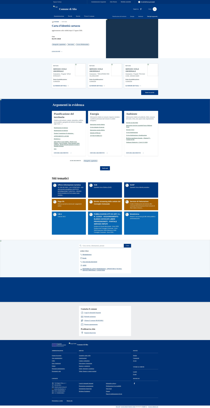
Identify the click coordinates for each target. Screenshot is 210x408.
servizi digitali (124, 406)
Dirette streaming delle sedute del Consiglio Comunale (107, 203)
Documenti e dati (56, 371)
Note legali (109, 388)
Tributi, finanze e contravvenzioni (87, 371)
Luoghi (135, 371)
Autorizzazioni (83, 358)
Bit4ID (144, 406)
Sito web (118, 406)
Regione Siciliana (57, 2)
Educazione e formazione (85, 363)
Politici (53, 366)
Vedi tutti (105, 168)
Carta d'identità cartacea (66, 25)
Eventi (134, 374)
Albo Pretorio (113, 2)
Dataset (108, 391)
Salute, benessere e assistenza (86, 368)
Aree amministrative (57, 358)
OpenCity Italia (131, 406)
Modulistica (134, 214)
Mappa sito (69, 400)
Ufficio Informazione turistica (69, 185)
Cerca (127, 245)
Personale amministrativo (58, 368)
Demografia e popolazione (90, 160)
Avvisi (134, 361)
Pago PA (61, 201)
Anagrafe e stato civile (84, 355)
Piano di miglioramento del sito (114, 394)
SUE (95, 185)
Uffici (53, 361)
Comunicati (136, 358)
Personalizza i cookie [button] (57, 400)
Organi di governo (56, 355)
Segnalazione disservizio (85, 388)
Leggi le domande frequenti (86, 383)
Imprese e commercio (84, 366)
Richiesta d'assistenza (84, 391)
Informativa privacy (111, 383)
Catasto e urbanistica (84, 361)
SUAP (132, 185)
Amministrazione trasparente (98, 2)
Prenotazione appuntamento (86, 386)
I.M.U (60, 214)
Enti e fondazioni (56, 363)
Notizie (56, 21)
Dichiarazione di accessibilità (113, 386)
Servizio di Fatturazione (139, 201)
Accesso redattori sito (153, 406)
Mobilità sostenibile (126, 2)
